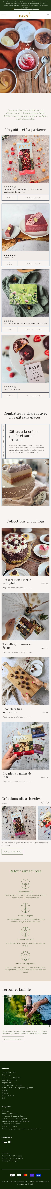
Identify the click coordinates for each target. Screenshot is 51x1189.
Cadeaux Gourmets (9, 1126)
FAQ (3, 1098)
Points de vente (8, 1095)
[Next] (48, 56)
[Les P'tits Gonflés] (25, 359)
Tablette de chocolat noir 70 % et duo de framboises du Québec (23, 190)
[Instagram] (9, 1142)
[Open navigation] (4, 15)
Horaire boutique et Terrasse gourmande (26, 9)
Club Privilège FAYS (9, 1080)
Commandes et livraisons (12, 1156)
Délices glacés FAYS (10, 1113)
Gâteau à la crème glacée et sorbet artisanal (23, 435)
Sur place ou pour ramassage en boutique (25, 69)
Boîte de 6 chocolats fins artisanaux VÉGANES (25, 323)
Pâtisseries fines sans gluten (13, 1116)
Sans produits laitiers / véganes (14, 1119)
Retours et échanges (10, 1161)
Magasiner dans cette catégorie (15, 588)
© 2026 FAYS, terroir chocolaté (14, 1182)
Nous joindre (7, 1075)
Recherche (6, 1153)
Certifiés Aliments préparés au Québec (17, 1088)
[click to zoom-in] (45, 462)
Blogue (4, 1090)
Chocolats (6, 1111)
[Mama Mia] (25, 227)
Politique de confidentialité (12, 1158)
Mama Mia (8, 257)
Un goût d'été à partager (25, 129)
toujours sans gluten (34, 113)
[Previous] (3, 56)
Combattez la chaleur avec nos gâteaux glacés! (25, 415)
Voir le (34, 198)
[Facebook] (2, 1142)
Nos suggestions (12, 852)
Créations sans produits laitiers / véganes (25, 116)
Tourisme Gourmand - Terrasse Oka (16, 1121)
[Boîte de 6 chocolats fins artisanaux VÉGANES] (25, 293)
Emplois (5, 1093)
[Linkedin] (5, 1142)
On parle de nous (8, 1083)
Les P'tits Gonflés (12, 389)
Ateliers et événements (11, 1124)
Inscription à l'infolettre (11, 1077)
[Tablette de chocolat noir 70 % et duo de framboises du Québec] (25, 159)
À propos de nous (13, 1039)
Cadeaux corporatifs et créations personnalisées (21, 1129)
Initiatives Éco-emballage (12, 1085)
